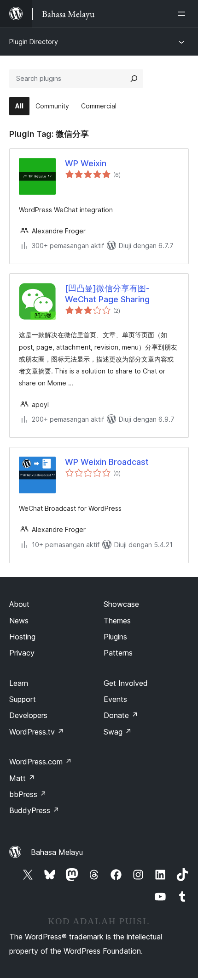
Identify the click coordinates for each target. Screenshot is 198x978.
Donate (121, 715)
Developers (28, 715)
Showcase (121, 604)
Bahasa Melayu (57, 852)
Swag (118, 731)
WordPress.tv (36, 731)
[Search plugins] (134, 78)
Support (22, 699)
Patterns (118, 652)
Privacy (22, 652)
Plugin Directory (33, 41)
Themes (117, 620)
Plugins (115, 636)
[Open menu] (183, 14)
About (19, 604)
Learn (18, 683)
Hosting (22, 636)
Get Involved (126, 683)
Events (115, 699)
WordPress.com (40, 761)
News (19, 620)
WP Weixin (85, 163)
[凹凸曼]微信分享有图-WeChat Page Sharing (107, 293)
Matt (22, 778)
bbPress (28, 794)
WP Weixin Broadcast (107, 462)
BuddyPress (34, 810)
